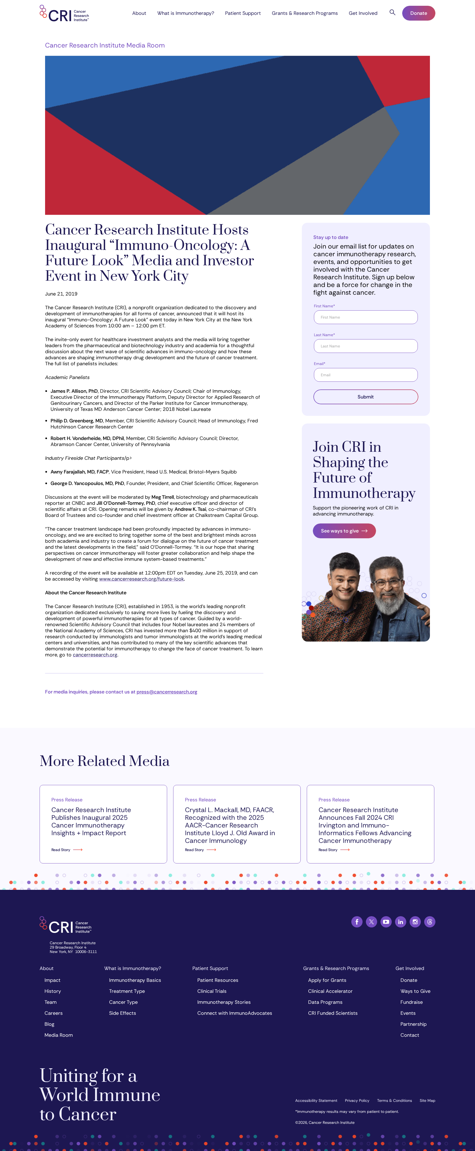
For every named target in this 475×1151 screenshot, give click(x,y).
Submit (366, 397)
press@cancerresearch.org (167, 692)
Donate (418, 13)
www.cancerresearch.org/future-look (141, 579)
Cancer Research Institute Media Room (105, 45)
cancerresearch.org (95, 654)
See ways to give (340, 531)
